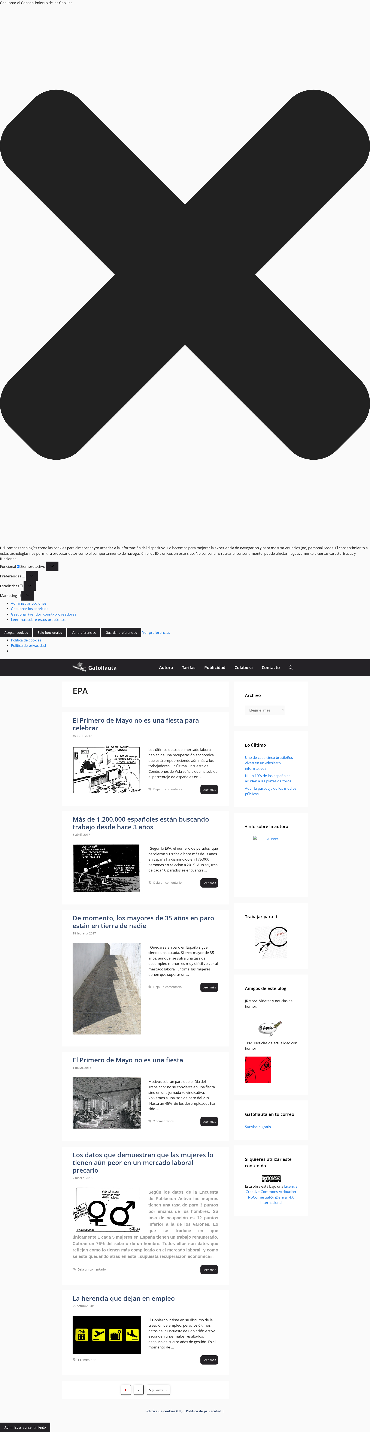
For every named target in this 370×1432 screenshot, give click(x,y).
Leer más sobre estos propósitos (38, 619)
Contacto (271, 667)
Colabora (243, 667)
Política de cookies (26, 640)
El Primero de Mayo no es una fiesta (128, 1059)
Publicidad (214, 667)
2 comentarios (163, 1121)
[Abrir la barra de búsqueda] (290, 667)
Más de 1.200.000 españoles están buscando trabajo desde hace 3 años (141, 823)
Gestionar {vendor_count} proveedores (43, 614)
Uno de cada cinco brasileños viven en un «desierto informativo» (269, 763)
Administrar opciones (28, 603)
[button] (185, 275)
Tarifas (188, 667)
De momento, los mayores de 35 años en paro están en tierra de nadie (143, 921)
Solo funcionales (50, 632)
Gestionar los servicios (29, 608)
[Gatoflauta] (79, 667)
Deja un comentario (167, 789)
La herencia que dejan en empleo (124, 1298)
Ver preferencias (84, 632)
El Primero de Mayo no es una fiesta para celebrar (136, 724)
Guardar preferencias (121, 632)
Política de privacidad (28, 645)
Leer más (209, 789)
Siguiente (158, 1390)
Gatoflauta (102, 667)
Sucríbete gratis (258, 1126)
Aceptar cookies (16, 632)
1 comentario (87, 1360)
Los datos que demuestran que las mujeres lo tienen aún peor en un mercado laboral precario (143, 1162)
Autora (166, 667)
